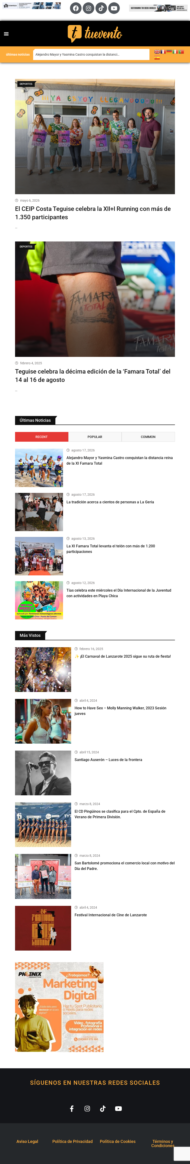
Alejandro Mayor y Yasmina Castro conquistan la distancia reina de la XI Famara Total (92, 54)
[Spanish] (157, 57)
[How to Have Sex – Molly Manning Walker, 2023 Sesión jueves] (43, 721)
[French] (163, 51)
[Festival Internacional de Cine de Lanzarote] (43, 928)
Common (148, 437)
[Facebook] (76, 8)
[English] (157, 51)
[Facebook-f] (72, 1108)
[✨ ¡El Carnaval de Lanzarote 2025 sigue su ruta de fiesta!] (43, 669)
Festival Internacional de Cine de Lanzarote (111, 915)
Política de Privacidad (72, 1141)
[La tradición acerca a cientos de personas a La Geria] (39, 512)
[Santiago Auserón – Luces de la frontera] (43, 773)
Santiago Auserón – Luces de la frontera (108, 760)
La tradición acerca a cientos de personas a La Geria (110, 502)
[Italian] (175, 51)
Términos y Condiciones (162, 1143)
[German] (169, 51)
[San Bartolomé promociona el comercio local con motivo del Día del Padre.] (43, 876)
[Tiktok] (101, 8)
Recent (41, 437)
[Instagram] (88, 8)
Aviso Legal (27, 1141)
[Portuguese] (181, 51)
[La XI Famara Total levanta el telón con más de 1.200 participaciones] (39, 556)
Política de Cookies (118, 1141)
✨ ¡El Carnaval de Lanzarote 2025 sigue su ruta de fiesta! (123, 656)
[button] (6, 33)
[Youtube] (114, 8)
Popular (95, 437)
